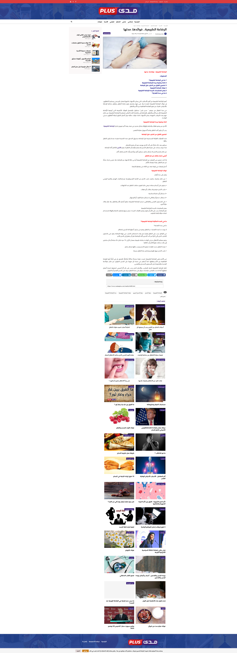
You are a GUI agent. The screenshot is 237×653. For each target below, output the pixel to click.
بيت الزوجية (130, 459)
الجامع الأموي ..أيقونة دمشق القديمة (81, 59)
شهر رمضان (162, 387)
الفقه (131, 484)
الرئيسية (137, 21)
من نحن (147, 1)
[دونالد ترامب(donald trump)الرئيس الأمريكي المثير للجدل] (151, 416)
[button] (161, 274)
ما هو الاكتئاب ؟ (160, 453)
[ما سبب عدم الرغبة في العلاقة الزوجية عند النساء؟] (119, 589)
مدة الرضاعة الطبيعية (110, 293)
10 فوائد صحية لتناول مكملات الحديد (81, 43)
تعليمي (112, 21)
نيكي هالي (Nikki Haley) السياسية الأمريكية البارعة (153, 551)
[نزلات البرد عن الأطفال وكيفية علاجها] (150, 368)
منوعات (100, 21)
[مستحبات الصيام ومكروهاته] (151, 393)
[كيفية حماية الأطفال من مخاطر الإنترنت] (150, 342)
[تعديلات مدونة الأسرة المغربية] (96, 53)
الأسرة (106, 21)
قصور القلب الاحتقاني (127, 575)
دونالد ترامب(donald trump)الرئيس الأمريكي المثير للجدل (153, 428)
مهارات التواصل (129, 509)
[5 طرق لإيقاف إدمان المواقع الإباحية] (151, 516)
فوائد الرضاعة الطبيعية (125, 293)
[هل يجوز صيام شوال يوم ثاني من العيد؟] (119, 490)
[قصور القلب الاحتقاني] (119, 564)
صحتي (124, 21)
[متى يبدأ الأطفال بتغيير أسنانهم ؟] (119, 368)
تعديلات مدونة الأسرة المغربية (83, 51)
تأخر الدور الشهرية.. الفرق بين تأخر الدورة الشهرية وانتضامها (151, 502)
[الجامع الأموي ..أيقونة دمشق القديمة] (96, 61)
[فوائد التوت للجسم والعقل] (119, 416)
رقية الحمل (148, 293)
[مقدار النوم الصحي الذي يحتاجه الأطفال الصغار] (119, 342)
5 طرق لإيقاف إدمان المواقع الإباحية (153, 526)
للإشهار (161, 1)
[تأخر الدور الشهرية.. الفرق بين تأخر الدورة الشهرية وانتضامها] (151, 490)
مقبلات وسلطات (128, 435)
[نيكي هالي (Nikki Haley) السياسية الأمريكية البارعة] (151, 539)
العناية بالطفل (107, 33)
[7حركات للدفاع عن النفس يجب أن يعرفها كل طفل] (150, 314)
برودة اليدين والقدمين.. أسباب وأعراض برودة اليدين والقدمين (150, 576)
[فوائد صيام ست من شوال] (151, 615)
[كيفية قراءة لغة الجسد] (119, 516)
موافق (85, 651)
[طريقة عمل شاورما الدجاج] (119, 442)
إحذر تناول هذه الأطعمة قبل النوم (154, 600)
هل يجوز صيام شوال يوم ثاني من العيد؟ (121, 501)
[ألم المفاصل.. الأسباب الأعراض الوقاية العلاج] (151, 465)
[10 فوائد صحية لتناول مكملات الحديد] (96, 45)
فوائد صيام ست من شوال (156, 626)
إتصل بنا (166, 1)
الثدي (119, 147)
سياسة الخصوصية (154, 1)
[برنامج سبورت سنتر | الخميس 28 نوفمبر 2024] (119, 615)
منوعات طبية (161, 484)
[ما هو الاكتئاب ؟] (151, 442)
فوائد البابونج (129, 550)
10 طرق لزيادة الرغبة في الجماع (123, 476)
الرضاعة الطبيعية (109, 125)
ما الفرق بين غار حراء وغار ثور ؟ (124, 404)
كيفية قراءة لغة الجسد (126, 526)
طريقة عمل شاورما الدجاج (125, 453)
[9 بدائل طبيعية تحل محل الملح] (96, 69)
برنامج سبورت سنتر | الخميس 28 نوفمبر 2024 (121, 627)
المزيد (78, 651)
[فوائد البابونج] (119, 539)
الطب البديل (130, 532)
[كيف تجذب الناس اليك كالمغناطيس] (96, 37)
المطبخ (118, 21)
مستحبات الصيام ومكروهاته (156, 404)
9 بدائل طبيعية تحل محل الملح (81, 66)
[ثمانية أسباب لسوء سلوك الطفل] (119, 314)
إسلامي (130, 21)
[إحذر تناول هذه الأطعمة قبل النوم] (151, 589)
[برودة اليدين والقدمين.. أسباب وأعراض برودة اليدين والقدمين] (151, 564)
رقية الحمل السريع (138, 293)
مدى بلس (162, 296)
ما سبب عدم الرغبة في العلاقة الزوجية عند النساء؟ (120, 601)
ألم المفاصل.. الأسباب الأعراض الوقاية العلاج (152, 477)
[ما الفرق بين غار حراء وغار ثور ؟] (119, 393)
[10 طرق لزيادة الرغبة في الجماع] (119, 465)
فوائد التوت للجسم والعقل (125, 427)
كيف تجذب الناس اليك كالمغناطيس (84, 35)
